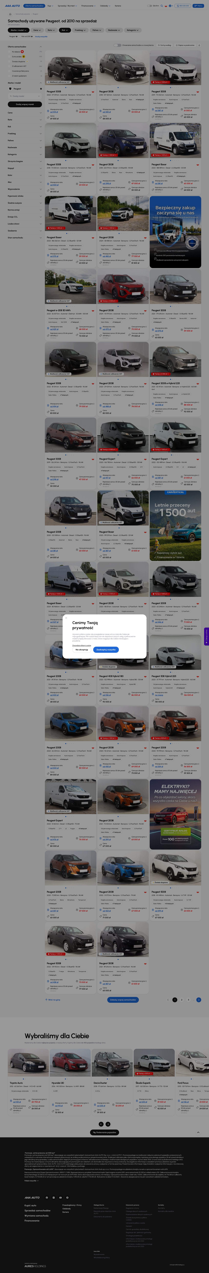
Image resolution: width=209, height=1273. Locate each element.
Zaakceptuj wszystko (106, 649)
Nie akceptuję (82, 649)
